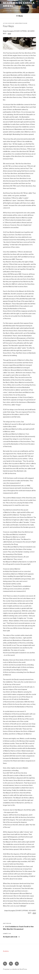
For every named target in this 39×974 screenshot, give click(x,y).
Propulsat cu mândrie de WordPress (15, 969)
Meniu (20, 16)
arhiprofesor (21, 23)
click (9, 33)
